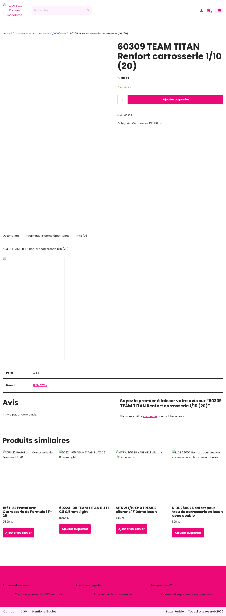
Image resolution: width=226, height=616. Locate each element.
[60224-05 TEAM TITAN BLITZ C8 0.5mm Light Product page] (85, 476)
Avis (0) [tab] (81, 236)
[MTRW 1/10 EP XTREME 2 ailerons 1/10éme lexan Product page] (141, 476)
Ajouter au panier (176, 99)
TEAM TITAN (40, 385)
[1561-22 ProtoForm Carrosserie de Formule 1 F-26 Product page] (28, 476)
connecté (150, 416)
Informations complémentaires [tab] (47, 236)
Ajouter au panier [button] (18, 533)
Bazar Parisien (176, 611)
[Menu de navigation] (219, 10)
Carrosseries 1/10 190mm (51, 33)
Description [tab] (11, 236)
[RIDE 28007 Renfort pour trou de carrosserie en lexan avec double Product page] (198, 476)
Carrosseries (23, 33)
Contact (9, 611)
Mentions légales (44, 611)
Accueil (7, 33)
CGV (23, 611)
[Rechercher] (88, 10)
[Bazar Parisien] (14, 10)
